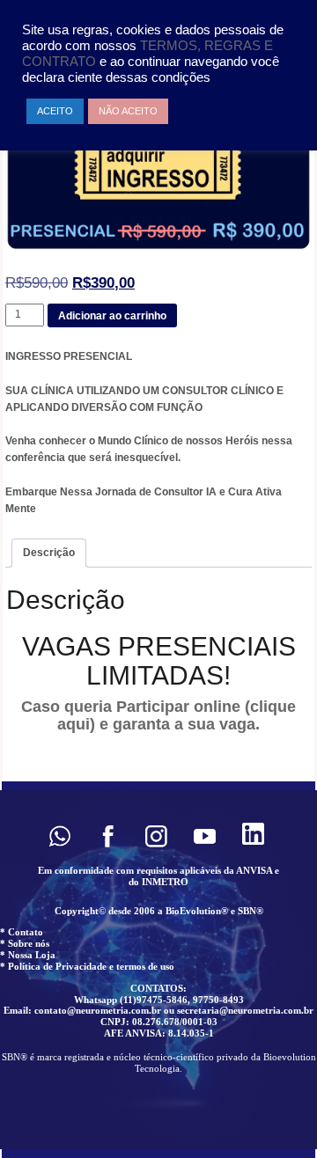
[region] (158, 969)
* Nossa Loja (27, 954)
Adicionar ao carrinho (112, 316)
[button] (59, 836)
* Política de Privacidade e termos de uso (87, 966)
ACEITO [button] (55, 111)
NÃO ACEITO (128, 111)
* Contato (21, 932)
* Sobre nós (24, 943)
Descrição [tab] (49, 552)
